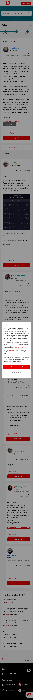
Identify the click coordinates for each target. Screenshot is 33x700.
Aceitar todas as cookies (16, 367)
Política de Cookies (18, 347)
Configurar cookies (16, 372)
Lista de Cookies (10, 350)
